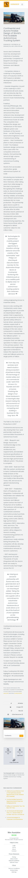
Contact (14, 851)
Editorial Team (14, 862)
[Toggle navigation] (22, 4)
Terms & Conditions (14, 868)
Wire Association (14, 832)
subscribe (6, 693)
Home (14, 847)
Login (14, 845)
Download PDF (8, 752)
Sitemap (14, 872)
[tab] (14, 703)
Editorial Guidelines (14, 860)
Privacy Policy (14, 870)
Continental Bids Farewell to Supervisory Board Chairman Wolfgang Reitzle (15, 801)
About (14, 849)
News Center (14, 859)
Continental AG (18, 693)
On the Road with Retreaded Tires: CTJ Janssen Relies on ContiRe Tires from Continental (15, 812)
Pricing (14, 857)
